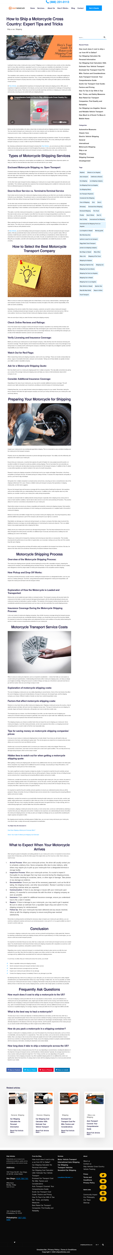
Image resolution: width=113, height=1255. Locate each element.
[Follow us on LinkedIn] (103, 1199)
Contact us (87, 1163)
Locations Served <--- (65, 1177)
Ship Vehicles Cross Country (93, 1166)
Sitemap (86, 1202)
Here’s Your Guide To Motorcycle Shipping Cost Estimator (23, 834)
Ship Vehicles (12, 86)
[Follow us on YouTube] (103, 1181)
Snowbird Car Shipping (67, 1170)
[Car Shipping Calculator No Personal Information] (18, 1098)
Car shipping (83, 181)
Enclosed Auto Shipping (95, 206)
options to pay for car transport (89, 239)
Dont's (99, 202)
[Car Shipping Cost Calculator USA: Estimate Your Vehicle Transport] (43, 1098)
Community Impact (90, 1194)
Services (40, 8)
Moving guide (99, 230)
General (82, 140)
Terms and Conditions (87, 1178)
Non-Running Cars (85, 235)
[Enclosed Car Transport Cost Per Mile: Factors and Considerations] (69, 1098)
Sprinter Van (98, 286)
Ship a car (11, 29)
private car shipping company (88, 247)
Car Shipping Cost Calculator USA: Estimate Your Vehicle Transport (42, 1173)
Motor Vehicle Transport (67, 1159)
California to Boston (96, 176)
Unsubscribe (42, 1249)
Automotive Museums (87, 129)
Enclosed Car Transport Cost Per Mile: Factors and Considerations (42, 1181)
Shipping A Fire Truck (94, 256)
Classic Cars (84, 133)
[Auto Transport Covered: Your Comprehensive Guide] (95, 1098)
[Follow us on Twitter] (103, 1175)
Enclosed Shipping (85, 211)
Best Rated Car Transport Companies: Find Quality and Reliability (90, 101)
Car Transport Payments (86, 194)
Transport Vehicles (65, 1167)
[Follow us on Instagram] (103, 1187)
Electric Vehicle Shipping (89, 136)
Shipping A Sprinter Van (86, 265)
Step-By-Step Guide (85, 290)
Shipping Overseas (86, 157)
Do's (93, 202)
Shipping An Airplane (86, 260)
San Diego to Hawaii (85, 252)
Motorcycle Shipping (87, 147)
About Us (51, 8)
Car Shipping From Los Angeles (89, 185)
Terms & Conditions (68, 1249)
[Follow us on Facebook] (103, 1193)
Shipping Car (99, 265)
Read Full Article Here (16, 1131)
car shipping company (96, 181)
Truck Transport (84, 294)
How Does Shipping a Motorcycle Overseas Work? (21, 830)
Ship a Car (83, 256)
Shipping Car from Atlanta (87, 269)
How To (99, 215)
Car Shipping (63, 1165)
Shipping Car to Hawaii (86, 277)
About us (86, 1161)
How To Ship (83, 219)
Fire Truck (96, 211)
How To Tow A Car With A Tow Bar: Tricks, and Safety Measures (43, 1200)
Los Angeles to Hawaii (86, 230)
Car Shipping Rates (85, 189)
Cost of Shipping (84, 202)
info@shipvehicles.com (86, 1244)
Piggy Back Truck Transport (87, 243)
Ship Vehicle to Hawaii (86, 286)
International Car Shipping (97, 219)
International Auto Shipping (68, 1162)
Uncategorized (84, 160)
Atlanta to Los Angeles (93, 172)
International (84, 143)
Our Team (87, 1200)
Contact (80, 8)
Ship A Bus (97, 252)
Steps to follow (98, 290)
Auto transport (84, 176)
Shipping (19, 29)
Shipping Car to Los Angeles (88, 282)
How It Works (62, 8)
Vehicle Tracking (89, 1169)
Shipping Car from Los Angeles (89, 273)
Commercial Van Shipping (87, 198)
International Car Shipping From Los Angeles (90, 225)
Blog (73, 8)
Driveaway (83, 206)
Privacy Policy (89, 1182)
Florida (82, 215)
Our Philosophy (89, 1197)
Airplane (82, 172)
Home (32, 8)
